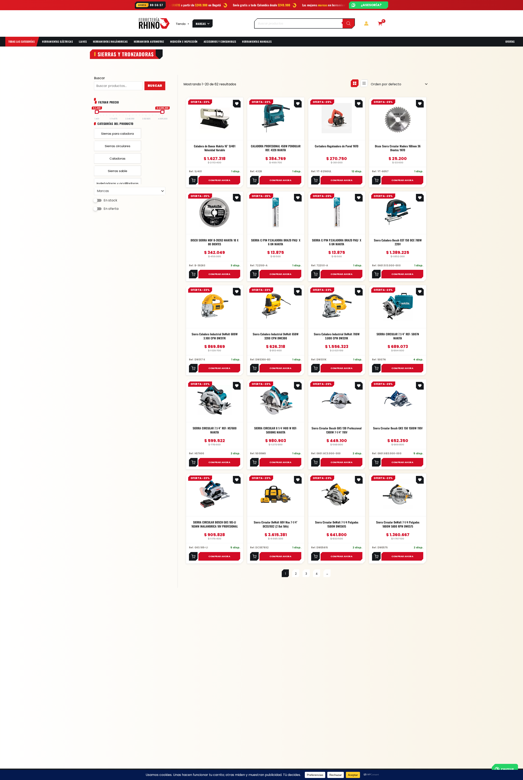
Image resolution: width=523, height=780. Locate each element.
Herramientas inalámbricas (110, 41)
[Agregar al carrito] (193, 180)
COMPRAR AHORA (219, 180)
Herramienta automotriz (149, 41)
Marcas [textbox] (103, 191)
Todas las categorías (21, 41)
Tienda (181, 24)
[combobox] (129, 191)
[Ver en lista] (364, 83)
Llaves (83, 41)
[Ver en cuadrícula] (355, 83)
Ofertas (510, 41)
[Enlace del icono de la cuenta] (366, 23)
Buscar (99, 78)
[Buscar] (348, 23)
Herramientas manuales (257, 41)
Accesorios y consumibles (220, 41)
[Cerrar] (490, 768)
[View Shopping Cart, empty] (380, 23)
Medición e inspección (184, 41)
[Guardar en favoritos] (237, 104)
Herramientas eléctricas (57, 41)
